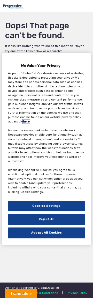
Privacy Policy (77, 293)
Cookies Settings (46, 206)
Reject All (47, 219)
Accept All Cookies (46, 233)
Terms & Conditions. (44, 293)
